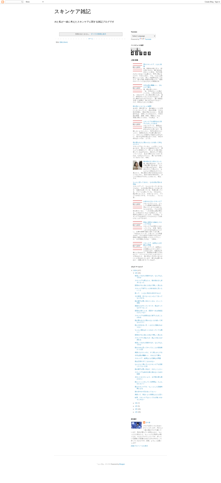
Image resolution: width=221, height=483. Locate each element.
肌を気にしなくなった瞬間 (142, 106)
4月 (136, 406)
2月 (136, 412)
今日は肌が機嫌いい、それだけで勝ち (148, 355)
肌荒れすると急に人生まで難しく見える (148, 285)
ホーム (90, 39)
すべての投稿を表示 (98, 34)
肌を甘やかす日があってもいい (145, 391)
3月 (136, 409)
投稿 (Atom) (64, 42)
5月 (136, 403)
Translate (148, 39)
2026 (135, 270)
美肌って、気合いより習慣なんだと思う (148, 394)
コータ (148, 422)
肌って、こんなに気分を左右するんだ (148, 293)
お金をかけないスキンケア (152, 201)
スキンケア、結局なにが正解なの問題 (148, 358)
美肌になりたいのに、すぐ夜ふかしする (148, 352)
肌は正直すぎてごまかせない (145, 361)
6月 (136, 273)
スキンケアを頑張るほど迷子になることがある (152, 122)
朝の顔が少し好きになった (152, 161)
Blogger (122, 464)
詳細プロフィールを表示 (139, 446)
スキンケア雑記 (72, 11)
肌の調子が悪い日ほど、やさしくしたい (148, 369)
